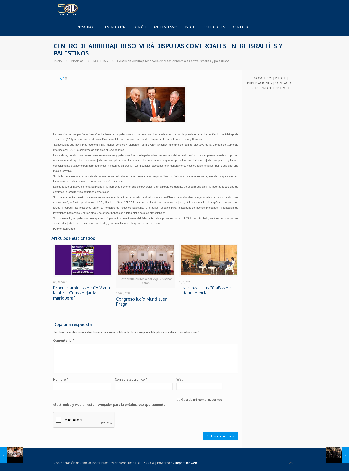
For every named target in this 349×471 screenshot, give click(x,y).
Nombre (60, 379)
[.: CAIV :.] (78, 9)
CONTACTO (284, 83)
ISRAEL (280, 78)
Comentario (63, 340)
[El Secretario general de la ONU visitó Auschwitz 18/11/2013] (337, 455)
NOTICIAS (100, 61)
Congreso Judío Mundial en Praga (141, 301)
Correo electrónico (131, 379)
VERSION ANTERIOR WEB (271, 88)
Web (180, 379)
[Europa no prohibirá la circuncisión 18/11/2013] (11, 455)
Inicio (58, 61)
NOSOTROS (263, 78)
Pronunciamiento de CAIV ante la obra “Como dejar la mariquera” (82, 293)
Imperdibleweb (186, 463)
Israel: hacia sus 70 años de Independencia (205, 290)
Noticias (77, 61)
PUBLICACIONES (259, 83)
